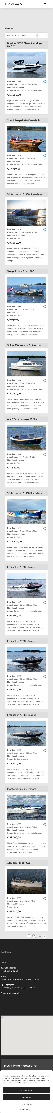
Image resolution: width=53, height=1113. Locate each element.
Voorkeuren (26, 1104)
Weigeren (26, 1097)
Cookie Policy (25, 1109)
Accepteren (26, 1090)
